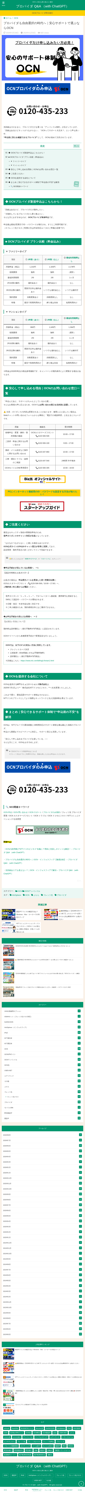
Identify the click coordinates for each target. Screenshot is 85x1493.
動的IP (57, 1446)
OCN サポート (35, 812)
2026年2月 (7, 1167)
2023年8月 (7, 1318)
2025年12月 (7, 1178)
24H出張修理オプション (12, 1011)
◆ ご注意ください (16, 174)
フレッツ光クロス (13, 1097)
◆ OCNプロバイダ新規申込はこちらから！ (26, 153)
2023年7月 (7, 1324)
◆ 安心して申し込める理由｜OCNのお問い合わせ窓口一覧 (33, 169)
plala (55, 1433)
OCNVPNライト (10, 1054)
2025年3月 (7, 1227)
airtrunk (6, 1428)
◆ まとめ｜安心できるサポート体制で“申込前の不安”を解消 (33, 182)
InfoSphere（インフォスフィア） (16, 1027)
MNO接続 (76, 1428)
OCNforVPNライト (16, 1433)
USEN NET (8, 1070)
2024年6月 (7, 1275)
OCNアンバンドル (32, 891)
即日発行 (29, 1450)
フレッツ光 (48, 895)
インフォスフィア (41, 1437)
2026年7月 (7, 1140)
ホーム (8, 18)
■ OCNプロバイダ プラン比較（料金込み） (26, 157)
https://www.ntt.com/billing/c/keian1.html (37, 661)
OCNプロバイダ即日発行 (42, 13)
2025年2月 (7, 1232)
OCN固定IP (47, 1433)
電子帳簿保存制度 (25, 1455)
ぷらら (36, 895)
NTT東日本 (8, 1038)
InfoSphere (16, 895)
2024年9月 (7, 1259)
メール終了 (36, 1446)
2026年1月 (7, 1173)
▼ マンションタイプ (18, 165)
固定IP (6, 1118)
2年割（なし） (53, 259)
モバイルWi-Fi (48, 1446)
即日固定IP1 (18, 1450)
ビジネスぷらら (9, 1441)
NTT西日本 (8, 1043)
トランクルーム (67, 1437)
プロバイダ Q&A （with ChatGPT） (42, 6)
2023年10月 (7, 1307)
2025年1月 (7, 1237)
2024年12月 (7, 1243)
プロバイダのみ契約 (51, 812)
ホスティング (25, 1446)
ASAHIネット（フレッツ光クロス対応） (18, 1016)
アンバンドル (28, 1437)
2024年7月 (7, 1270)
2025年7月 (7, 1205)
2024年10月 (7, 1253)
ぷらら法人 (17, 1437)
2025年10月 (7, 1189)
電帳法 (50, 1455)
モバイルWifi (8, 1108)
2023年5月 (7, 1334)
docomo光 (39, 1428)
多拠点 (49, 1450)
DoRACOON (8, 1022)
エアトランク (9, 1076)
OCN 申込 (8, 812)
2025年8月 (7, 1200)
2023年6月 (7, 1329)
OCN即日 (36, 1433)
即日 (64, 1446)
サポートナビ (46, 559)
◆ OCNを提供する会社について (22, 178)
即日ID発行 (8, 1450)
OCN (16, 18)
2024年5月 (7, 1280)
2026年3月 (7, 1162)
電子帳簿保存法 (39, 1455)
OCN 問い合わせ (21, 812)
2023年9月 (7, 1313)
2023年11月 (7, 1302)
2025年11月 (7, 1183)
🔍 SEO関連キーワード (19, 186)
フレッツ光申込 (48, 1441)
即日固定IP (8, 1113)
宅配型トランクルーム (62, 1450)
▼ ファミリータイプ (18, 161)
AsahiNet (15, 1428)
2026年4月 (7, 1156)
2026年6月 (7, 1146)
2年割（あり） (33, 259)
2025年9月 (7, 1194)
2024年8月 (7, 1264)
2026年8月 (7, 1135)
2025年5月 (7, 1216)
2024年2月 (7, 1297)
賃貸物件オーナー (10, 1455)
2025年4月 (7, 1221)
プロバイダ (61, 895)
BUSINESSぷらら (27, 1428)
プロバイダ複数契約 (11, 1446)
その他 (6, 1081)
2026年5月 (7, 1151)
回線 (36, 1450)
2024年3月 (7, 1291)
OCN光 (6, 1065)
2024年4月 (7, 1286)
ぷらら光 (7, 1437)
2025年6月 (7, 1210)
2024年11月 (7, 1248)
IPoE (6, 1033)
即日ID (70, 1446)
